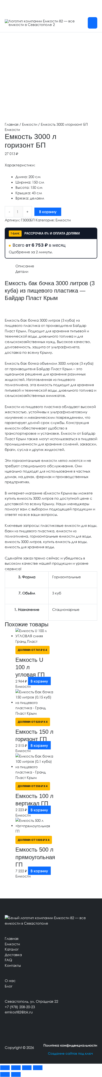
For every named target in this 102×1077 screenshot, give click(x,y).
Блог (8, 986)
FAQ (8, 959)
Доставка (13, 954)
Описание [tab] (24, 266)
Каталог (12, 949)
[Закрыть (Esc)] (38, 1067)
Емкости (29, 124)
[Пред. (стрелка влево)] (5, 1074)
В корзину (47, 211)
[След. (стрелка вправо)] (16, 1074)
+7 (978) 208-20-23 (20, 1006)
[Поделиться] (27, 1067)
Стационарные (65, 609)
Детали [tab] (21, 271)
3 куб (56, 593)
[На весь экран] (16, 1067)
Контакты (13, 965)
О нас (10, 980)
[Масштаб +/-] (5, 1067)
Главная (12, 124)
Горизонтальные (66, 576)
